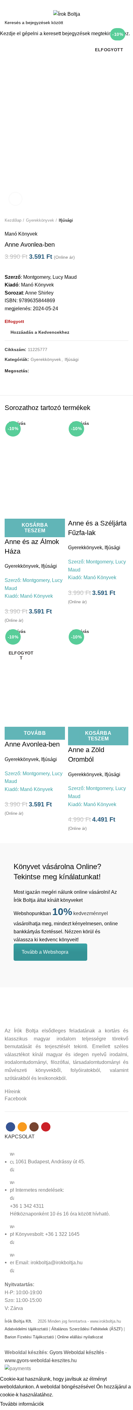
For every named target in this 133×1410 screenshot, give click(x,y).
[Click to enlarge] (15, 199)
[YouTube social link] (77, 4)
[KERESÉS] (124, 22)
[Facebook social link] (55, 4)
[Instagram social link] (70, 4)
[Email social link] (62, 4)
